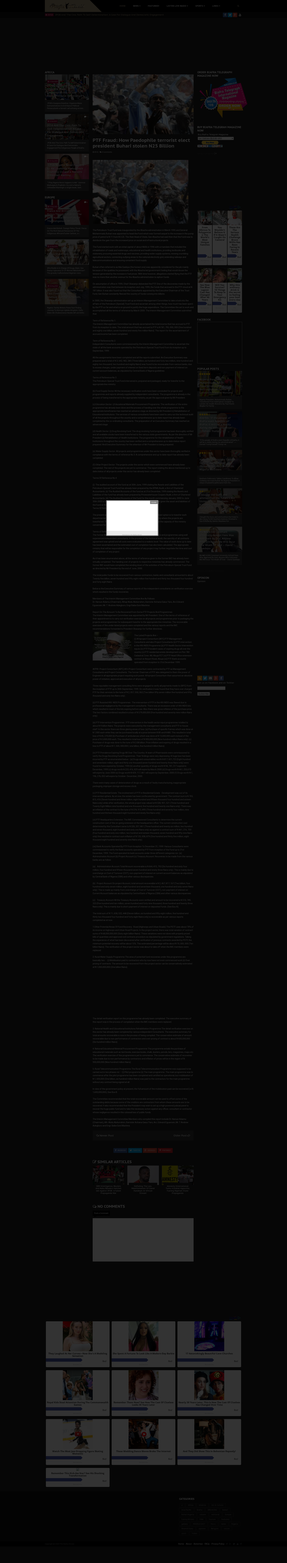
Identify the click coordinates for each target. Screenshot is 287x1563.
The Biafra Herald (136, 535)
